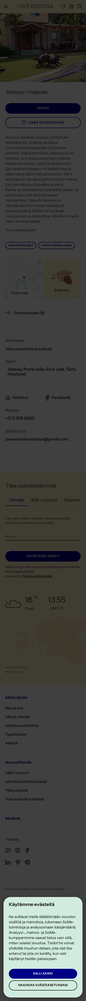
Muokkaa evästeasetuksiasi (43, 985)
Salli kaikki (43, 973)
